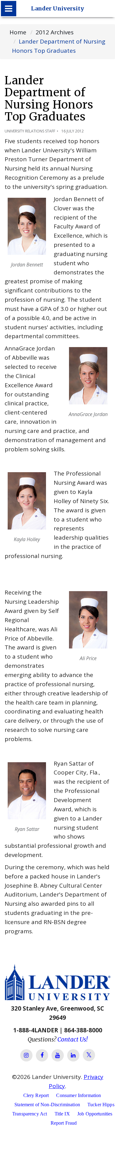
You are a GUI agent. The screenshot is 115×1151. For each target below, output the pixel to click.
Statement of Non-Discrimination (47, 1104)
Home (18, 32)
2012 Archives (55, 32)
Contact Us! (72, 1039)
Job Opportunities (95, 1113)
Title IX (62, 1113)
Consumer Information (78, 1095)
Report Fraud (64, 1123)
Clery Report (36, 1095)
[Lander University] (8, 8)
